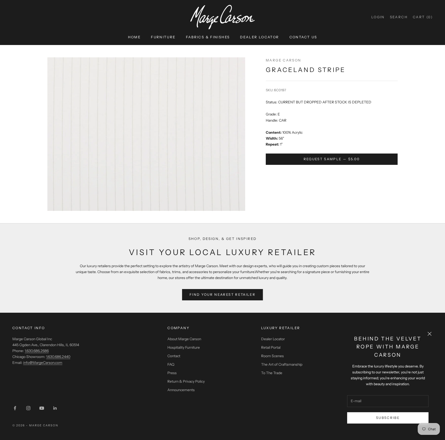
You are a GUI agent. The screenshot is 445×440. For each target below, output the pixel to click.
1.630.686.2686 (37, 350)
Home (134, 37)
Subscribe (388, 418)
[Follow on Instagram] (28, 408)
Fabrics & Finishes (208, 37)
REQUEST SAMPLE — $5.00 (332, 159)
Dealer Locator (259, 37)
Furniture (163, 37)
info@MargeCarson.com (42, 362)
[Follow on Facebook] (15, 408)
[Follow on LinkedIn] (55, 408)
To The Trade (271, 373)
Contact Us (303, 37)
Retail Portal (270, 347)
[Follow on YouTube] (41, 408)
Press (172, 373)
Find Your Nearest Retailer (222, 294)
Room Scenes (272, 356)
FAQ (170, 364)
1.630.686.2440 (58, 356)
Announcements (181, 390)
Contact (173, 356)
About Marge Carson (184, 339)
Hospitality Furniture (183, 347)
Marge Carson (283, 60)
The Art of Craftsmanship (281, 364)
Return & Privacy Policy (186, 381)
